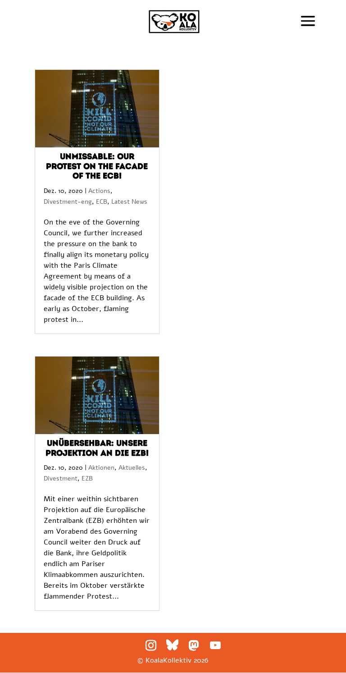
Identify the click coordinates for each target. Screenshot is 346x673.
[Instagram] (151, 645)
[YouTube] (215, 645)
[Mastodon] (194, 645)
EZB (87, 478)
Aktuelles (131, 467)
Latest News (129, 201)
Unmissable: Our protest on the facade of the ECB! (97, 166)
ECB (101, 201)
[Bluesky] (172, 645)
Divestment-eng (68, 201)
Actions (99, 191)
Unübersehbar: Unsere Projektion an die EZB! (97, 448)
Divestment (60, 478)
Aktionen (101, 467)
